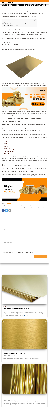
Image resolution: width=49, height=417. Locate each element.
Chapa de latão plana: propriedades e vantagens (16, 353)
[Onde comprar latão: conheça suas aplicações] (24, 289)
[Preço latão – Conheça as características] (24, 378)
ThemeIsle (30, 415)
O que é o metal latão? (7, 22)
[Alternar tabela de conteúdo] (33, 20)
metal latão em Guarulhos (27, 207)
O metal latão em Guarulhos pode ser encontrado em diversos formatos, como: (19, 23)
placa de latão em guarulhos (39, 207)
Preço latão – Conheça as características (14, 398)
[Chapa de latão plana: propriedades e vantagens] (24, 334)
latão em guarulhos (18, 207)
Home (23, 412)
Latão (9, 203)
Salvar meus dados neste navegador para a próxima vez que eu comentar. (18, 252)
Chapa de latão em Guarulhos (23, 205)
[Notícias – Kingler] (8, 2)
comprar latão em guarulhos (7, 207)
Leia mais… (26, 315)
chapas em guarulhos (34, 205)
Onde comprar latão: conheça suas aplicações (16, 308)
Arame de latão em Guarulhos (10, 205)
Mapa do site (29, 412)
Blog (19, 412)
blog (6, 175)
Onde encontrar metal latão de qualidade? (11, 25)
